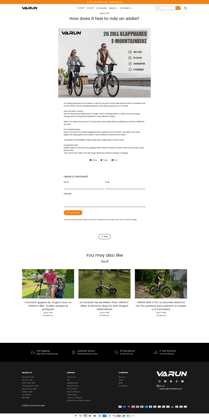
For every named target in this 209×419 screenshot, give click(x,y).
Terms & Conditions (74, 398)
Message (67, 193)
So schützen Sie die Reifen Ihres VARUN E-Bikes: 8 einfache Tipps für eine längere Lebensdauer (105, 306)
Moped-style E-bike (29, 389)
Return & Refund (73, 392)
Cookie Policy (72, 395)
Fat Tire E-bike (27, 380)
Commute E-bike (28, 383)
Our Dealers (125, 8)
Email (107, 182)
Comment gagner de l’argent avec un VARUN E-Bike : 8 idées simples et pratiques (48, 306)
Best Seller (26, 398)
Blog (106, 236)
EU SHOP (81, 8)
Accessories (101, 8)
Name (66, 182)
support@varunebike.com (170, 389)
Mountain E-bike (28, 377)
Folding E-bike (27, 392)
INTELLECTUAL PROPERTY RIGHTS (78, 400)
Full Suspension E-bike (30, 386)
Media (121, 380)
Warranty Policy (73, 386)
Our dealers (123, 386)
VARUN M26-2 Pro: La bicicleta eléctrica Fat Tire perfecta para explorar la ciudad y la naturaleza (161, 306)
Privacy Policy (110, 219)
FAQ (68, 380)
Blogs (121, 383)
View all (104, 261)
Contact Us (71, 377)
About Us (122, 377)
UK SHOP (90, 8)
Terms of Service (125, 219)
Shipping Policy (72, 383)
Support (112, 8)
